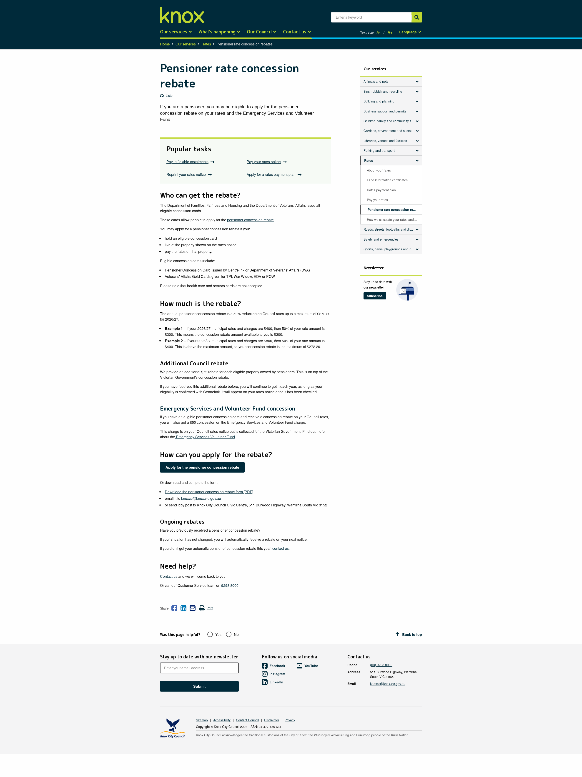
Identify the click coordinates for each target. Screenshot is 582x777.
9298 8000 (229, 585)
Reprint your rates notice (186, 174)
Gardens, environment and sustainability (391, 130)
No (236, 634)
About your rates (379, 170)
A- (378, 32)
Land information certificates (387, 180)
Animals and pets (376, 81)
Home (165, 44)
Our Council (259, 32)
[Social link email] (193, 608)
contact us (280, 548)
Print (210, 608)
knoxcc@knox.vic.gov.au (201, 498)
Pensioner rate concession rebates (394, 209)
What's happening (217, 32)
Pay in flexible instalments (187, 161)
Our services (173, 32)
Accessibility (222, 720)
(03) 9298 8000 (381, 664)
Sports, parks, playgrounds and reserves (391, 249)
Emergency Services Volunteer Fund (205, 436)
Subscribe (375, 296)
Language (408, 32)
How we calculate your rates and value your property (394, 219)
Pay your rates (377, 199)
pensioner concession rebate (250, 219)
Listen (170, 95)
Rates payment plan (381, 190)
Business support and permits (385, 111)
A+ (390, 32)
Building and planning (379, 101)
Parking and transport (379, 150)
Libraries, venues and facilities (385, 140)
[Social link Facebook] (174, 608)
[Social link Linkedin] (183, 608)
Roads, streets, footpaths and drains (390, 229)
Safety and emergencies (381, 239)
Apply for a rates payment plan (271, 174)
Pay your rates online (264, 161)
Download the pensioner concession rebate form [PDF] (209, 491)
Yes (218, 634)
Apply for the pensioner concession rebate (202, 467)
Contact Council (247, 720)
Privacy (290, 720)
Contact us (294, 32)
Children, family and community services (391, 121)
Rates (206, 44)
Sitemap (202, 720)
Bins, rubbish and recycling (383, 91)
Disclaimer (271, 720)
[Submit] (416, 17)
